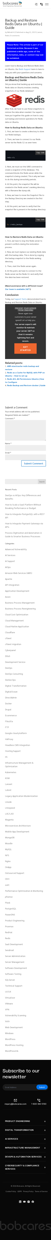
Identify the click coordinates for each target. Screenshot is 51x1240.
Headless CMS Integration (17, 745)
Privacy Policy (28, 1191)
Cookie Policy (11, 1191)
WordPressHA (11, 1050)
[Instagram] (28, 1202)
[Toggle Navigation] (47, 4)
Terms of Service (41, 1191)
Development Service (15, 661)
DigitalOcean (11, 691)
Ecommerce (11, 715)
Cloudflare (10, 632)
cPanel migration (13, 644)
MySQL (8, 849)
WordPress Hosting (14, 1045)
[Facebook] (33, 1202)
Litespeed (10, 807)
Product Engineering (14, 920)
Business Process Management (20, 602)
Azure (8, 596)
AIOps (8, 567)
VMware (9, 1003)
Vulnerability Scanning (15, 1015)
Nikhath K (10, 32)
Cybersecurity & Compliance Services (22, 1167)
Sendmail (9, 950)
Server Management (14, 961)
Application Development (17, 590)
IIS (6, 756)
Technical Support (13, 985)
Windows (9, 1033)
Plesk (7, 902)
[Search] (36, 4)
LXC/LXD (9, 813)
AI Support (10, 561)
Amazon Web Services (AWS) (18, 573)
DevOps (8, 667)
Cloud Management (14, 620)
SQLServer (10, 979)
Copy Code (40, 153)
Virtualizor (10, 997)
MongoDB (9, 837)
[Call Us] (41, 4)
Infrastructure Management (22, 1147)
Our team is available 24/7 (17, 289)
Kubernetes (10, 772)
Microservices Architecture (18, 825)
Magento (9, 819)
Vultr (7, 1021)
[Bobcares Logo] (13, 4)
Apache (8, 578)
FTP (7, 727)
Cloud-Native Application (17, 626)
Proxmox (9, 926)
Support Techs (20, 299)
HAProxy (9, 739)
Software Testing (13, 973)
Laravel (8, 784)
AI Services (10, 555)
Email (8, 452)
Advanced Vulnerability (16, 549)
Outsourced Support (14, 872)
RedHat (8, 932)
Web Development (14, 1027)
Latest (39, 32)
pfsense (9, 896)
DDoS (7, 656)
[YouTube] (24, 1202)
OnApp (8, 867)
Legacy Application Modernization (21, 795)
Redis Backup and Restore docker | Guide (26, 385)
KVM (7, 778)
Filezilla (9, 721)
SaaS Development (14, 944)
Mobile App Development (17, 831)
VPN (7, 1009)
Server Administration (15, 956)
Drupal (8, 709)
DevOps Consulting (14, 673)
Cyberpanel (10, 650)
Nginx (8, 861)
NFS (7, 855)
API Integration (12, 584)
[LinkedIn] (20, 1202)
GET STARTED (25, 348)
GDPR (19, 1191)
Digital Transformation (15, 685)
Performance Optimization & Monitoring (24, 890)
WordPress (10, 1039)
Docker (8, 703)
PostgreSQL (10, 908)
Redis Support (25, 69)
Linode (8, 801)
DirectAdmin (11, 697)
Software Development (16, 967)
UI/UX (8, 991)
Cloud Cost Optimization (16, 614)
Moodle (9, 843)
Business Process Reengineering (20, 608)
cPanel (8, 638)
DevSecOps (10, 679)
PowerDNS (10, 914)
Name (8, 443)
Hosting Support (13, 750)
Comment (10, 418)
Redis (7, 35)
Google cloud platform (16, 733)
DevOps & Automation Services (23, 1156)
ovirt (7, 884)
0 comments (15, 35)
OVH (7, 878)
